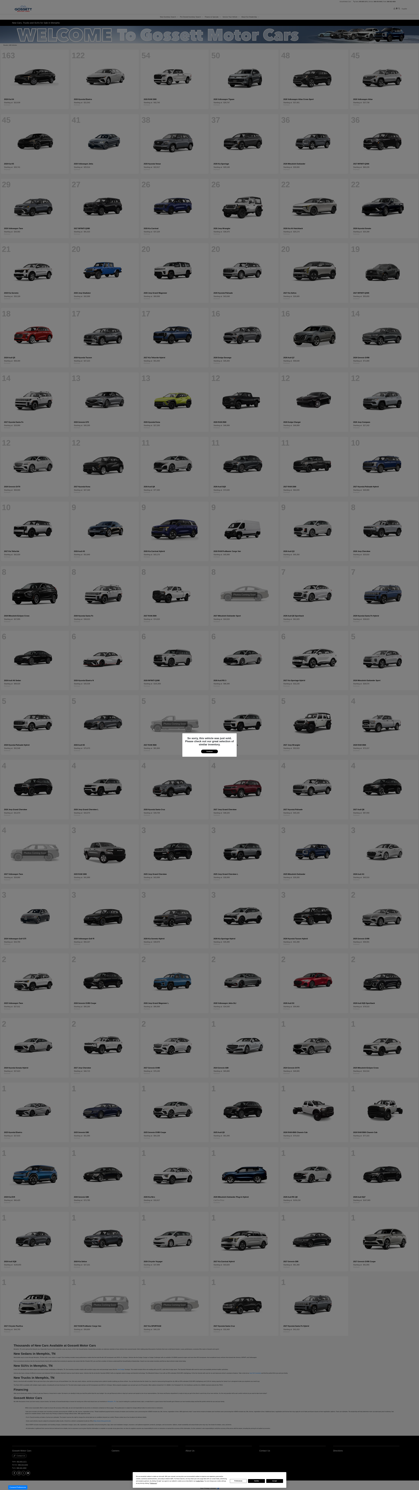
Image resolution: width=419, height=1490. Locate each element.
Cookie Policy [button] (200, 1481)
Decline (256, 1481)
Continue (209, 751)
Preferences (238, 1481)
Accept (274, 1481)
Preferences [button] (153, 1483)
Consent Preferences (18, 1487)
